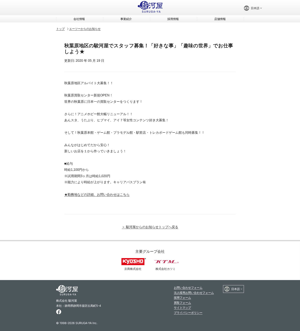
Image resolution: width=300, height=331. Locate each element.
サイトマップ (182, 307)
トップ (60, 28)
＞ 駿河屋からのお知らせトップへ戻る (150, 227)
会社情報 (79, 19)
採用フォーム (182, 297)
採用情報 (173, 19)
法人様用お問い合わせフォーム (194, 292)
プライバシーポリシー (188, 312)
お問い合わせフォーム (188, 287)
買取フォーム (182, 302)
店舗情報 (220, 19)
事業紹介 (126, 19)
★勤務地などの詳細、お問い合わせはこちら (97, 194)
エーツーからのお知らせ (85, 28)
